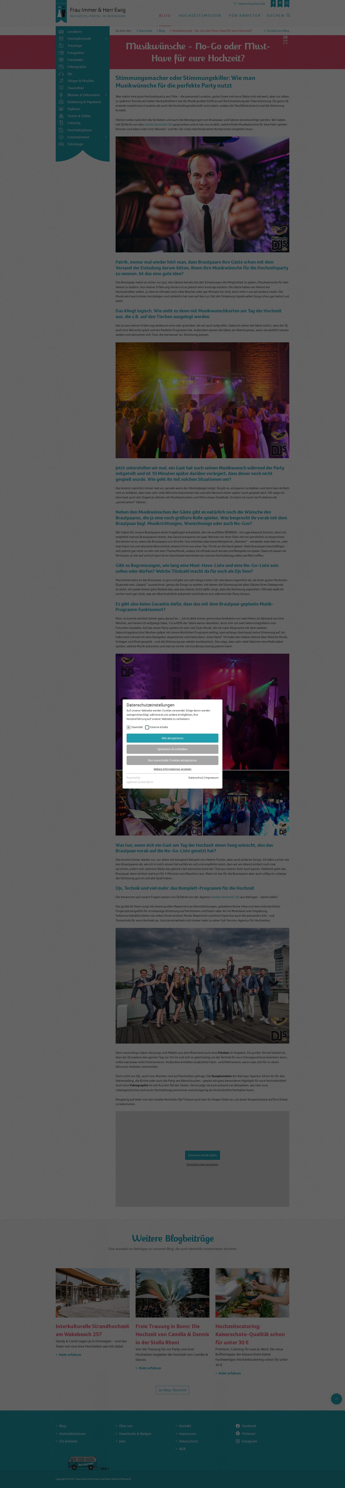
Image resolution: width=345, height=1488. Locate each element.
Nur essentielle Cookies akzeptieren (172, 760)
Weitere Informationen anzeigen (172, 769)
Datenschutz (195, 778)
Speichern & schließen (172, 749)
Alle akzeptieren (172, 738)
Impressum (211, 778)
